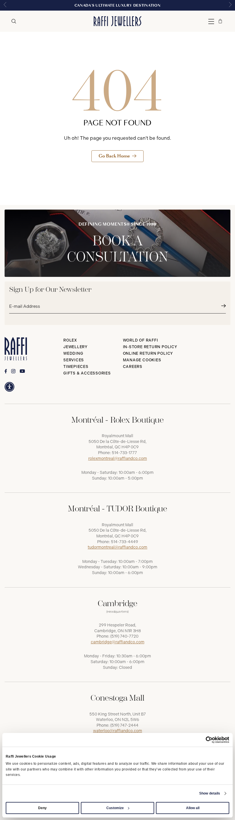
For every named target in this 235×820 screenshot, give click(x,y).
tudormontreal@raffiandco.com (117, 547)
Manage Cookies (142, 360)
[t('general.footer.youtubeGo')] (22, 371)
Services (73, 360)
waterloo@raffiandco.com (117, 730)
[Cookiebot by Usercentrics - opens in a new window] (204, 739)
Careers (132, 366)
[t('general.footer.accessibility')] (9, 387)
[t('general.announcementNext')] (230, 5)
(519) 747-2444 (124, 725)
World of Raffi (140, 340)
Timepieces (76, 366)
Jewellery (75, 347)
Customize (115, 808)
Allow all (192, 808)
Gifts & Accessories (87, 373)
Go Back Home (114, 156)
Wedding (73, 353)
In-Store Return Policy (150, 347)
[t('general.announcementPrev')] (5, 5)
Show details (209, 793)
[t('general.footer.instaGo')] (13, 371)
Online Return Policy (148, 353)
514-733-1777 (124, 452)
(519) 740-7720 (124, 636)
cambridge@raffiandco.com (117, 642)
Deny (42, 808)
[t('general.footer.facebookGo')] (6, 371)
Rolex (70, 340)
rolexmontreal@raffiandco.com (117, 458)
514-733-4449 (124, 541)
